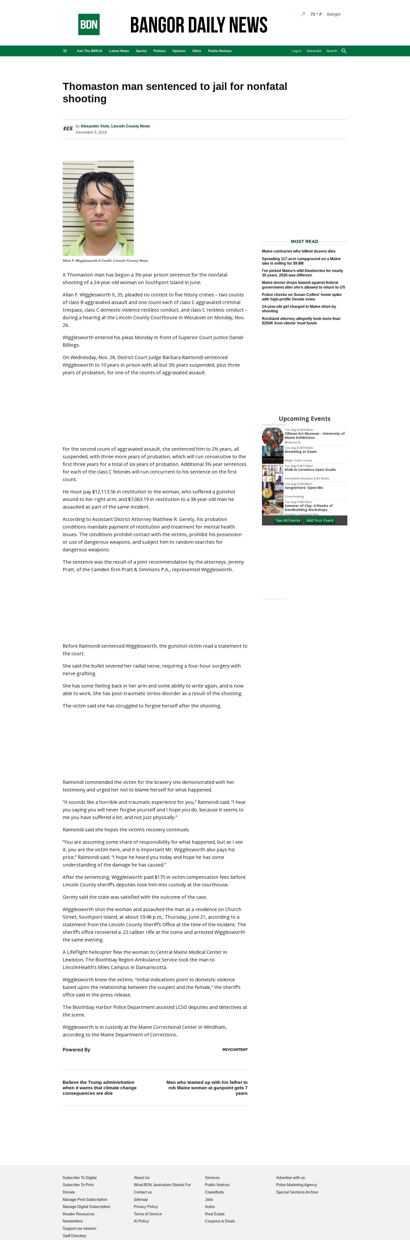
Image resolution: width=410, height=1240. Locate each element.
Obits (196, 51)
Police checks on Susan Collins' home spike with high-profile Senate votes (302, 297)
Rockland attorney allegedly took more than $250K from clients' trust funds (301, 321)
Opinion (179, 51)
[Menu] (65, 51)
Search (331, 51)
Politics (160, 51)
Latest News (119, 51)
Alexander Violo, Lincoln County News (115, 126)
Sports (141, 51)
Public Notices (220, 51)
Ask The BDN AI (89, 51)
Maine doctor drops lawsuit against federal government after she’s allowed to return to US (303, 285)
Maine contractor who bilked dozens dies (298, 251)
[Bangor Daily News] (84, 34)
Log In (297, 51)
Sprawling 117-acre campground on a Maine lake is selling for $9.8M (301, 261)
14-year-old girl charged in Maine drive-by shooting (299, 308)
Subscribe (314, 51)
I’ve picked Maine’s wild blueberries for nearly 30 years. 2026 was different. (302, 273)
